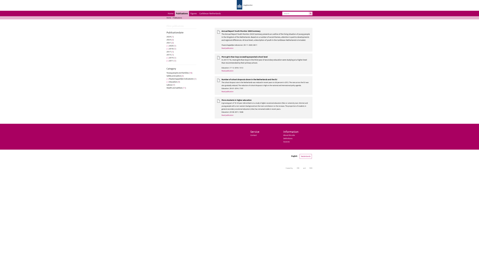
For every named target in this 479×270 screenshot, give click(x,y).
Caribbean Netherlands (210, 13)
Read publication (227, 48)
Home (171, 13)
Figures (193, 13)
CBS (298, 168)
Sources (286, 141)
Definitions (287, 138)
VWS (310, 168)
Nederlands (305, 156)
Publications (182, 13)
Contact (253, 135)
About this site (289, 135)
